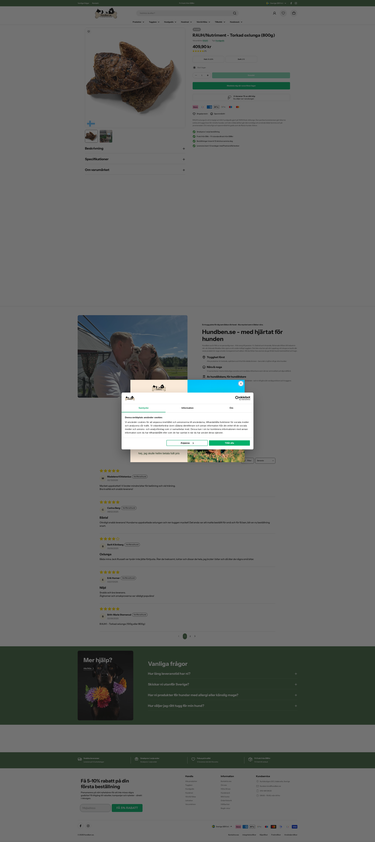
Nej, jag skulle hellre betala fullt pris (159, 453)
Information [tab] (187, 408)
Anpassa (185, 443)
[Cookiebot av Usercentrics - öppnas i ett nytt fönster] (237, 398)
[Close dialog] (240, 383)
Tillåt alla (229, 443)
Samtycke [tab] (144, 408)
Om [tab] (231, 408)
